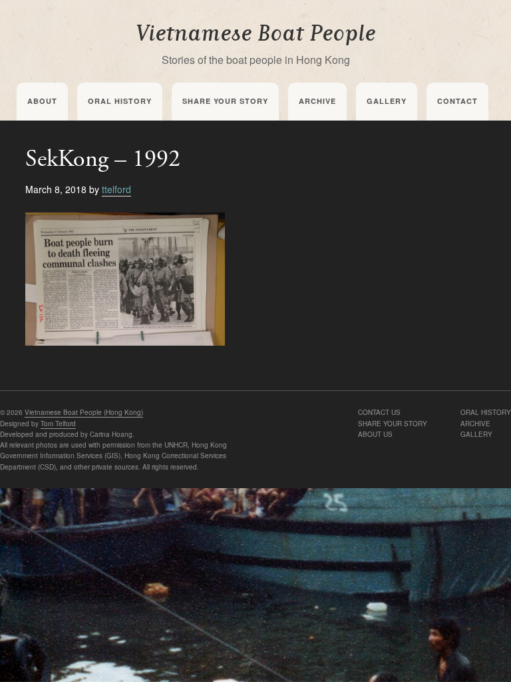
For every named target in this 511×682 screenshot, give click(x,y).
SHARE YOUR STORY (392, 423)
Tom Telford (58, 423)
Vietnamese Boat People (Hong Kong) (84, 412)
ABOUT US (375, 434)
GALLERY (476, 434)
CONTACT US (379, 412)
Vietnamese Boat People (255, 33)
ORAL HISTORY (485, 412)
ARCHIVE (475, 423)
